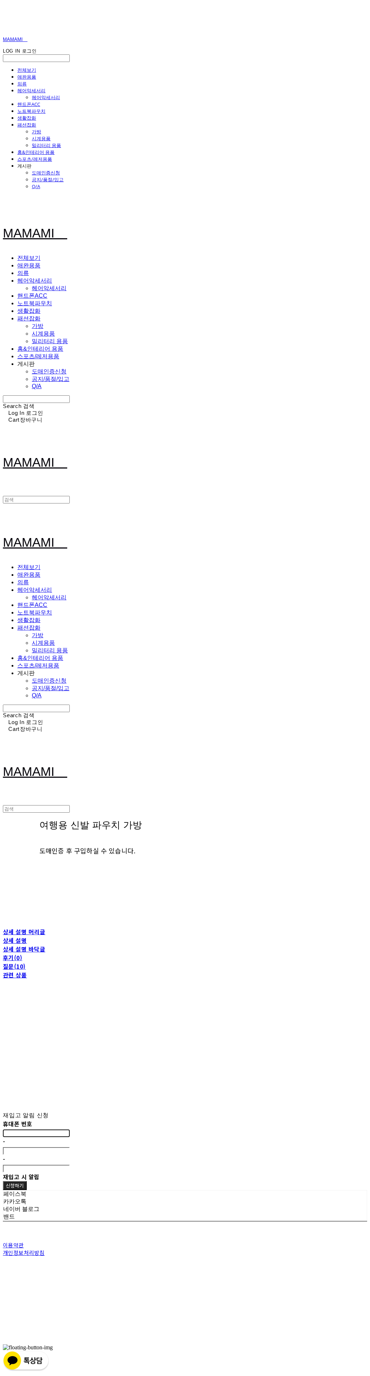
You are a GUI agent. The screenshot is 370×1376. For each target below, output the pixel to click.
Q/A (36, 186)
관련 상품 (15, 975)
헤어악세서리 (31, 90)
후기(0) (12, 957)
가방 (36, 131)
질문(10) (14, 966)
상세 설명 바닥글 (24, 949)
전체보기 (26, 70)
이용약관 (13, 1245)
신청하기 (15, 1185)
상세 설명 (15, 940)
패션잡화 (26, 124)
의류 (22, 83)
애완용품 (26, 77)
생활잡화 (26, 118)
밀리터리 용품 (46, 145)
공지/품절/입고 (48, 179)
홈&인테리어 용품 (36, 152)
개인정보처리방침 (24, 1252)
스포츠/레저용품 (34, 159)
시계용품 (41, 138)
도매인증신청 (46, 172)
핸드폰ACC (28, 104)
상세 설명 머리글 (24, 931)
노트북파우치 (31, 111)
